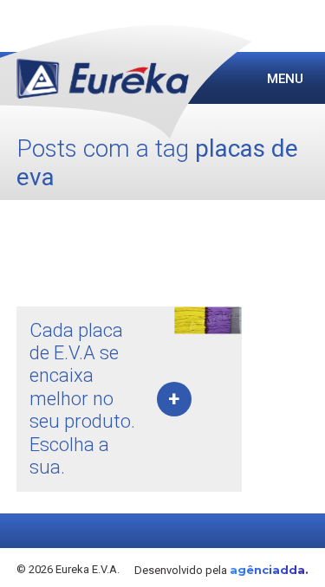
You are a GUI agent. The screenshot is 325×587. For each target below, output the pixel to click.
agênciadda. (269, 570)
